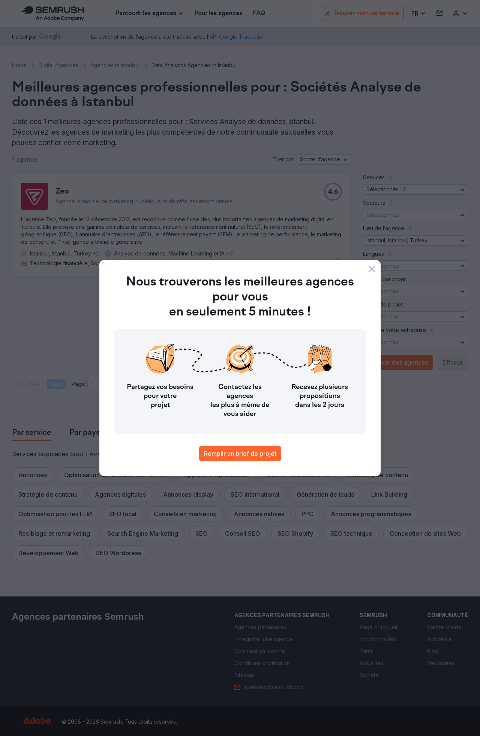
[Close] (372, 269)
